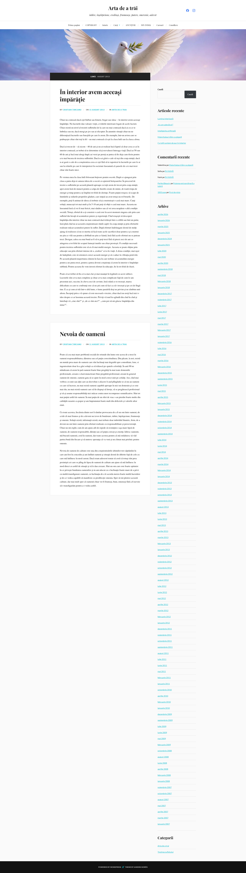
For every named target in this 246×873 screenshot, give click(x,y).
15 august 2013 (97, 110)
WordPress (115, 867)
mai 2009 (162, 738)
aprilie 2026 (163, 214)
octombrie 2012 (165, 568)
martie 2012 (163, 610)
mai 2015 (162, 391)
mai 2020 (162, 257)
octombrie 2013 (165, 494)
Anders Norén (141, 867)
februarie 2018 (164, 281)
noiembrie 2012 (165, 561)
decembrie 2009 (165, 714)
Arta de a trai (119, 110)
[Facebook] (187, 10)
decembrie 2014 (165, 415)
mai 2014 (162, 452)
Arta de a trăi (123, 8)
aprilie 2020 (163, 263)
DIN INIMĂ (146, 25)
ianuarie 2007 (164, 824)
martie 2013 (163, 537)
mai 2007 (162, 805)
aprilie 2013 (163, 531)
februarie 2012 (164, 616)
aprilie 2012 (163, 604)
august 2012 (163, 580)
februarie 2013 (164, 543)
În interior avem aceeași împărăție (91, 95)
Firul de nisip (174, 192)
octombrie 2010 (165, 689)
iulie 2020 (162, 251)
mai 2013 (162, 525)
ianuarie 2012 (164, 623)
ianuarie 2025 (164, 232)
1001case (162, 192)
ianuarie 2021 (164, 245)
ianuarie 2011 (164, 683)
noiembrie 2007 (165, 787)
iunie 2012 (162, 592)
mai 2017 (162, 318)
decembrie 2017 (165, 293)
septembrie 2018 (165, 269)
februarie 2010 (164, 702)
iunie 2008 (162, 763)
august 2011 (163, 653)
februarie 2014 (164, 470)
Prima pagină (74, 25)
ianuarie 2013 (164, 549)
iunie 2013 (162, 519)
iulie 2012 (162, 586)
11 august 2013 (97, 344)
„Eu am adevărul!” (165, 124)
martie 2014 (163, 464)
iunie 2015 (162, 385)
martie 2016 (163, 360)
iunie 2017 (162, 312)
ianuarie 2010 (164, 708)
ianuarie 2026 (164, 220)
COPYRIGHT (91, 25)
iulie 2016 (162, 348)
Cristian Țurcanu (72, 110)
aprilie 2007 (163, 811)
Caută (160, 89)
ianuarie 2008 (164, 781)
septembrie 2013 (165, 500)
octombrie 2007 (165, 793)
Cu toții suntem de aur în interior (172, 143)
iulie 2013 (162, 513)
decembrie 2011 (165, 629)
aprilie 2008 (163, 769)
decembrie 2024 (165, 238)
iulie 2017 (162, 305)
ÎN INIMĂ (169, 171)
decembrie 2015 (165, 373)
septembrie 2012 (165, 574)
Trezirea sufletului (165, 852)
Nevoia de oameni (82, 334)
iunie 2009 (162, 732)
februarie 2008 (164, 775)
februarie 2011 (164, 677)
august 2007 (163, 799)
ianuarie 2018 (164, 287)
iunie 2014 (162, 446)
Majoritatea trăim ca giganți (170, 137)
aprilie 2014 (163, 458)
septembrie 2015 (165, 379)
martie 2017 (163, 324)
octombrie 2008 (165, 750)
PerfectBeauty (164, 183)
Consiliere (173, 25)
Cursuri (159, 25)
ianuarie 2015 (164, 409)
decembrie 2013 (165, 482)
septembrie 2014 (165, 434)
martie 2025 (163, 226)
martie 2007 (163, 818)
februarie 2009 (164, 744)
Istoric (105, 25)
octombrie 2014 (165, 427)
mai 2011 (162, 671)
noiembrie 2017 (165, 299)
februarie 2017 (164, 330)
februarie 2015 (164, 403)
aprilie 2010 (163, 696)
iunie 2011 (162, 665)
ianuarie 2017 (164, 336)
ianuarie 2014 (164, 476)
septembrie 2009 (165, 720)
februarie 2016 (164, 366)
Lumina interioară (165, 118)
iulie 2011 (162, 659)
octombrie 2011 (165, 641)
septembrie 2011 (165, 647)
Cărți (116, 25)
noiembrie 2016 (165, 342)
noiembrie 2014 (165, 421)
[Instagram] (194, 10)
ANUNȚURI (130, 25)
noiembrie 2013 (165, 488)
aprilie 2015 (163, 397)
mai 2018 (162, 275)
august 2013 (163, 507)
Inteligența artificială (167, 131)
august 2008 (163, 757)
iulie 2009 (162, 726)
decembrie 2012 (165, 555)
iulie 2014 (162, 440)
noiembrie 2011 (165, 635)
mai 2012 (162, 598)
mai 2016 (162, 354)
